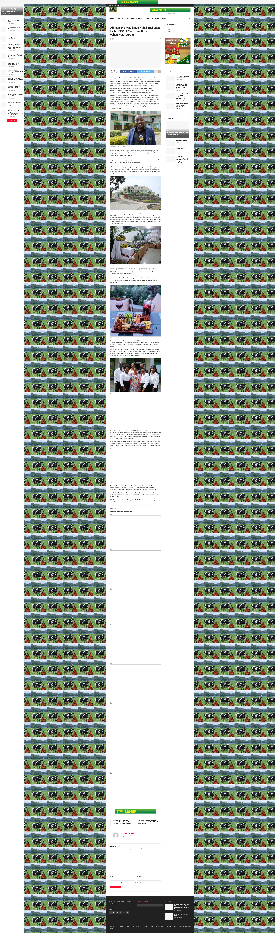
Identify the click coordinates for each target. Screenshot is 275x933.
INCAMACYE (164, 18)
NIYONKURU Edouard (119, 38)
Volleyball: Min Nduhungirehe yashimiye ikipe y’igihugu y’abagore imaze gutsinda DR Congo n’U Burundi (182, 159)
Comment (112, 852)
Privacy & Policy (120, 5)
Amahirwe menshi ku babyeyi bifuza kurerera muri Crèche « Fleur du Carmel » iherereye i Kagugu (177, 132)
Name (112, 870)
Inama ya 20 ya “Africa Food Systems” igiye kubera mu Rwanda (14, 104)
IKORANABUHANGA (129, 18)
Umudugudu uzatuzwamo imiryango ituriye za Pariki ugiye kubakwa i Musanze (15, 71)
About (110, 5)
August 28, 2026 (171, 136)
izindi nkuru (116, 23)
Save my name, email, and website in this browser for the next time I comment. (130, 882)
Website (139, 876)
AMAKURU (120, 18)
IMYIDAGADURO (140, 18)
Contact (125, 5)
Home (111, 23)
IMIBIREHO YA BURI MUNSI (152, 18)
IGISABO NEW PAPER (124, 926)
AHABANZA (145, 926)
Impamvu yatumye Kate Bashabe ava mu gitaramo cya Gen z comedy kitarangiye (15, 63)
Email (112, 876)
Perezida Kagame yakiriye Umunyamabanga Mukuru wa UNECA (14, 88)
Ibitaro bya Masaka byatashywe (15, 37)
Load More (12, 120)
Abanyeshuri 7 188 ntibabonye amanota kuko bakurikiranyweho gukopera (15, 79)
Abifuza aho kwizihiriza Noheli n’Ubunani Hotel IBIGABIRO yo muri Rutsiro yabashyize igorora (11, 9)
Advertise (114, 5)
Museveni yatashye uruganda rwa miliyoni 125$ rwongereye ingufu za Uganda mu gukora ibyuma (15, 96)
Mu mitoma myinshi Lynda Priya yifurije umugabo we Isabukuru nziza (15, 55)
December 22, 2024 (130, 38)
